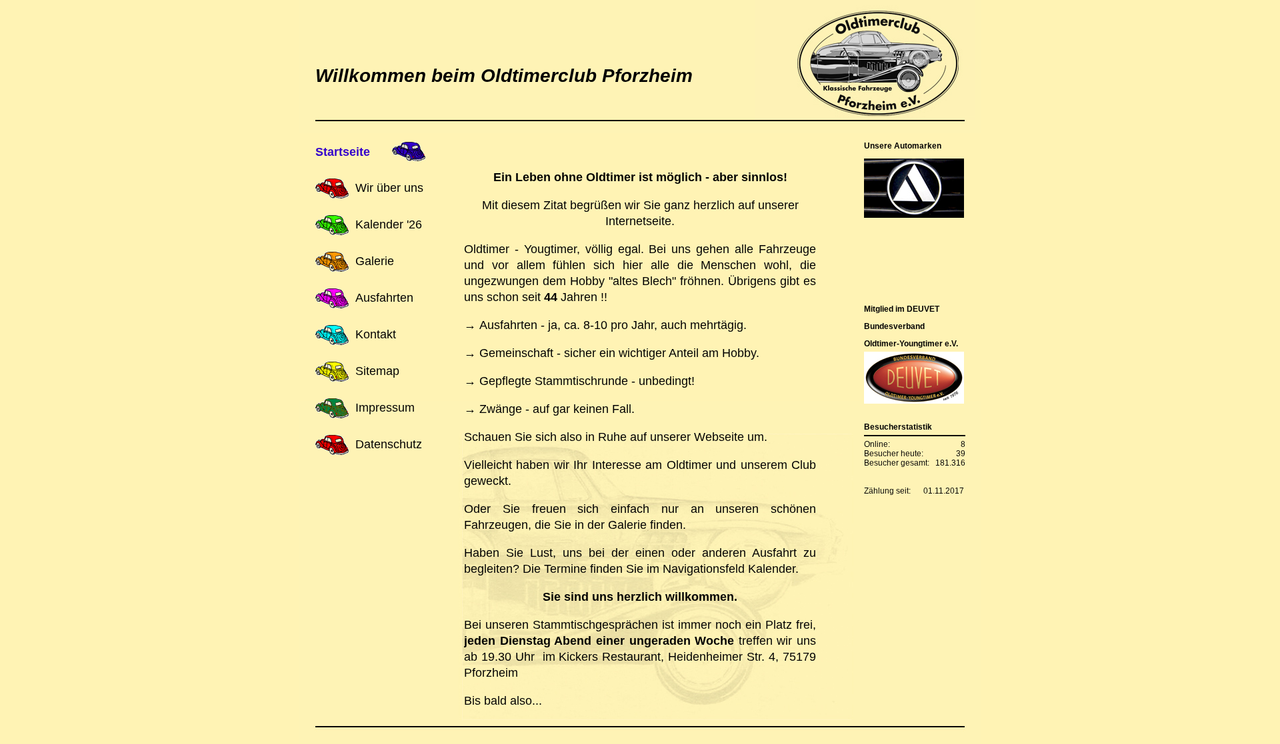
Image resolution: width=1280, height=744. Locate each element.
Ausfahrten (384, 297)
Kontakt (375, 334)
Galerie (374, 261)
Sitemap (377, 371)
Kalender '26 (388, 224)
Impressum (385, 407)
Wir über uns (389, 187)
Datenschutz (388, 444)
